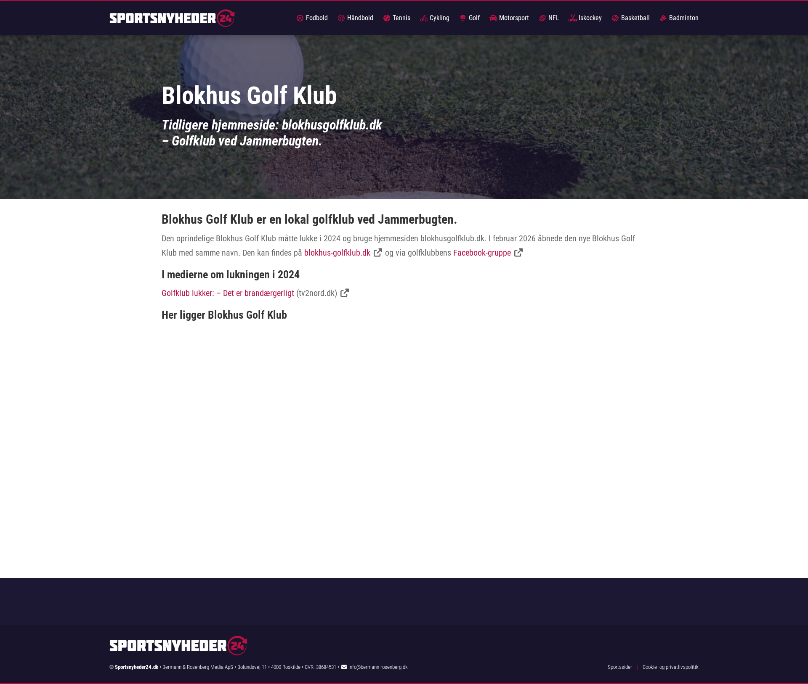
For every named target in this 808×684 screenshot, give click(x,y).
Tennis (400, 18)
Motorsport (513, 18)
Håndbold (359, 18)
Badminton (683, 18)
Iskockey (589, 18)
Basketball (634, 18)
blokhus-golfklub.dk (337, 253)
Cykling (438, 18)
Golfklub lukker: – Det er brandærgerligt (228, 293)
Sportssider (620, 667)
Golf (473, 18)
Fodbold (316, 18)
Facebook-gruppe (482, 253)
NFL (553, 18)
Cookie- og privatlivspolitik (671, 667)
